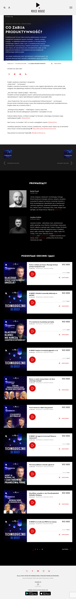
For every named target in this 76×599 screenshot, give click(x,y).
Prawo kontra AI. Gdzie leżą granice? (41, 407)
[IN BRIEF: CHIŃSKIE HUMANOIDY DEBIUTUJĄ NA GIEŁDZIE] (32, 302)
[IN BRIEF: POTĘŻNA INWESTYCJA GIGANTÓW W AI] (32, 360)
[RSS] (25, 74)
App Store (45, 593)
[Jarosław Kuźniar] (38, 229)
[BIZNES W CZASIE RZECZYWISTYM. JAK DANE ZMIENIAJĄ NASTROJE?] (32, 388)
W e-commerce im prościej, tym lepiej (41, 322)
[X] (27, 571)
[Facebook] (32, 571)
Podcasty (10, 63)
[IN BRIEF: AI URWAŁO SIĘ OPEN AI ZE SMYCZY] (32, 531)
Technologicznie (20, 63)
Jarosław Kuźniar (26, 23)
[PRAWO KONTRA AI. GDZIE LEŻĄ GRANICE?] (32, 417)
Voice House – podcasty (38, 7)
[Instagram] (43, 571)
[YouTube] (20, 74)
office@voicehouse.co (38, 133)
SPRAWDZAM (26, 118)
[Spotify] (14, 74)
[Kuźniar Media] (38, 585)
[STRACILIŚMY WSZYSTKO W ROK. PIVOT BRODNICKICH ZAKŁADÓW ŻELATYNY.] (32, 502)
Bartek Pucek (16, 23)
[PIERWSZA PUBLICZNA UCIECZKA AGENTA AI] (32, 474)
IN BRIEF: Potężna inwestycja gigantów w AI (43, 350)
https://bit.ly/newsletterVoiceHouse (44, 128)
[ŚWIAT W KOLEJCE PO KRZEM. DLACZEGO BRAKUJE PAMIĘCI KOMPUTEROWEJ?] (32, 274)
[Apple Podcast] (9, 74)
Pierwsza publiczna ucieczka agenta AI (41, 465)
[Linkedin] (49, 571)
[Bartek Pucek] (38, 200)
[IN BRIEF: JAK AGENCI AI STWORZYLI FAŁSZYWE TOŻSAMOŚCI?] (32, 445)
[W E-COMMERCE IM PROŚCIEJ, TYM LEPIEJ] (32, 331)
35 (42, 549)
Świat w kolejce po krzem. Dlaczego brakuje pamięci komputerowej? (43, 265)
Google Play (31, 593)
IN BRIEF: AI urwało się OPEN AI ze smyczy (43, 522)
